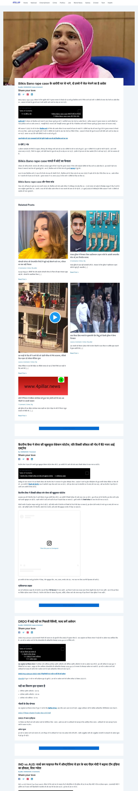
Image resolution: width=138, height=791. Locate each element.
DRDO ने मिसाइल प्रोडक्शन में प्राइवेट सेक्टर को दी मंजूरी (34, 713)
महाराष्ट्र (72, 168)
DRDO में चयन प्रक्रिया (34, 656)
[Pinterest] (28, 94)
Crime (29, 268)
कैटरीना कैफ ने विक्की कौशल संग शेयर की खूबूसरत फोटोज (37, 476)
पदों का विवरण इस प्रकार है (28, 652)
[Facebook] (19, 94)
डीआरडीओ (21, 679)
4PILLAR (16, 2)
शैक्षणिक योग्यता (52, 708)
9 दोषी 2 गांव (27, 114)
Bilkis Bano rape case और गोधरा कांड (67, 116)
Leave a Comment (37, 87)
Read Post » (22, 279)
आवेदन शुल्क (33, 659)
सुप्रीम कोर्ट (21, 121)
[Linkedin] (32, 94)
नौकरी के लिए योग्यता (29, 654)
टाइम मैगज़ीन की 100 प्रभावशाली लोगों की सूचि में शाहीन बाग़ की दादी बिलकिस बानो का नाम (43, 138)
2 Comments (22, 268)
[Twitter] (23, 94)
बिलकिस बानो (43, 128)
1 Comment (21, 404)
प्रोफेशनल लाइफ (61, 476)
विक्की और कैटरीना (34, 484)
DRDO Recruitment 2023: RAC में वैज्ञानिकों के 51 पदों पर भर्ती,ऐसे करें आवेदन (42, 674)
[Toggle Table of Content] (79, 111)
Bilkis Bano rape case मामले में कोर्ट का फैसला (66, 114)
